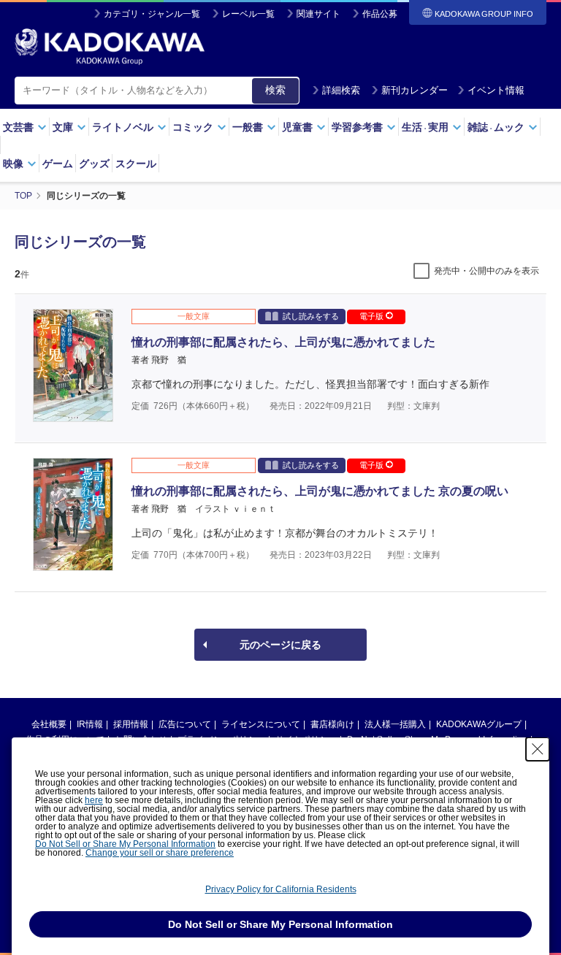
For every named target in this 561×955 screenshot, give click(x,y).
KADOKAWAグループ (479, 724)
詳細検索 (341, 90)
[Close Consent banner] (537, 749)
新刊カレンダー (414, 90)
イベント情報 (496, 90)
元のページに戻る (280, 645)
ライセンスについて (260, 724)
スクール (135, 163)
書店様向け (332, 724)
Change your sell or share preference (159, 852)
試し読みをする (311, 316)
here (94, 800)
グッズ (94, 163)
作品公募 (379, 14)
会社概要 (48, 724)
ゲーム (57, 163)
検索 (275, 90)
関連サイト (318, 14)
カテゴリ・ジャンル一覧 (152, 14)
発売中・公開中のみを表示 (486, 271)
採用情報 (130, 724)
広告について (185, 724)
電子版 (372, 316)
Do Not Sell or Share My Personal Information (125, 844)
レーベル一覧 (248, 14)
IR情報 (90, 724)
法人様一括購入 (395, 724)
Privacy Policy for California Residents (280, 889)
